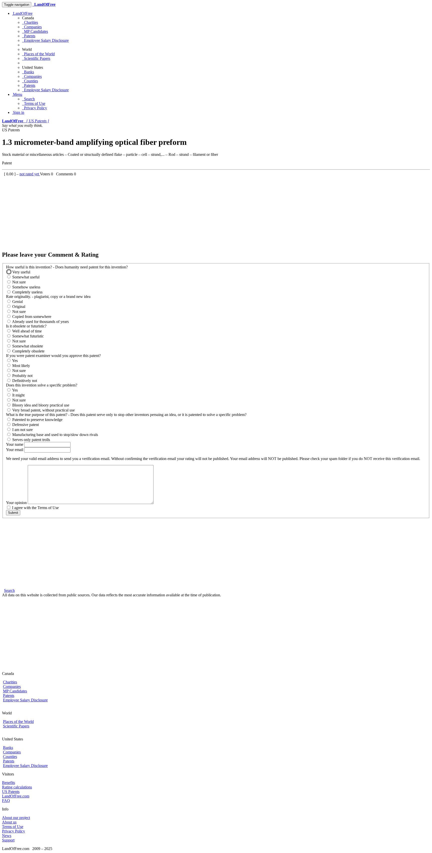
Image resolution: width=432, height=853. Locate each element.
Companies (32, 27)
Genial (17, 301)
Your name (15, 444)
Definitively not (24, 380)
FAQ (6, 800)
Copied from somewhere (31, 316)
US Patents (11, 791)
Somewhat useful (25, 277)
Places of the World (38, 54)
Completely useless (26, 292)
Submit (13, 513)
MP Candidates (35, 31)
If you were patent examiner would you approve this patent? (53, 355)
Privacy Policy (34, 108)
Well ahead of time (26, 331)
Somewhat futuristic (27, 336)
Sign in (18, 112)
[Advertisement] (152, 211)
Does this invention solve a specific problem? (41, 385)
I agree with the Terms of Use (35, 508)
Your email (15, 450)
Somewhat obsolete (27, 346)
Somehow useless (25, 287)
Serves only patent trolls (30, 440)
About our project (16, 817)
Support (8, 840)
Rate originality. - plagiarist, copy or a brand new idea (48, 296)
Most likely (20, 365)
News (6, 835)
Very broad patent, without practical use (43, 410)
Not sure (18, 282)
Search (28, 99)
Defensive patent (25, 424)
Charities (30, 22)
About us (9, 822)
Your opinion (17, 503)
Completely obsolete (27, 351)
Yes (14, 360)
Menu (17, 94)
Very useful (20, 272)
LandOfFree (22, 13)
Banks (28, 72)
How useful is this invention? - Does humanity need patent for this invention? (67, 267)
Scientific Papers (36, 58)
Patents (28, 36)
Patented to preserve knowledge (36, 419)
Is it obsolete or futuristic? (26, 326)
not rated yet (30, 174)
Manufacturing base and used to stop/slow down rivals (54, 435)
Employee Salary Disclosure (45, 40)
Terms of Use (33, 103)
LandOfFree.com (15, 796)
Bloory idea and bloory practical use (40, 405)
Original (18, 306)
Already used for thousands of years (40, 321)
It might (17, 395)
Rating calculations (17, 787)
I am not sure (22, 430)
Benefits (8, 782)
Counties (30, 81)
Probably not (21, 375)
